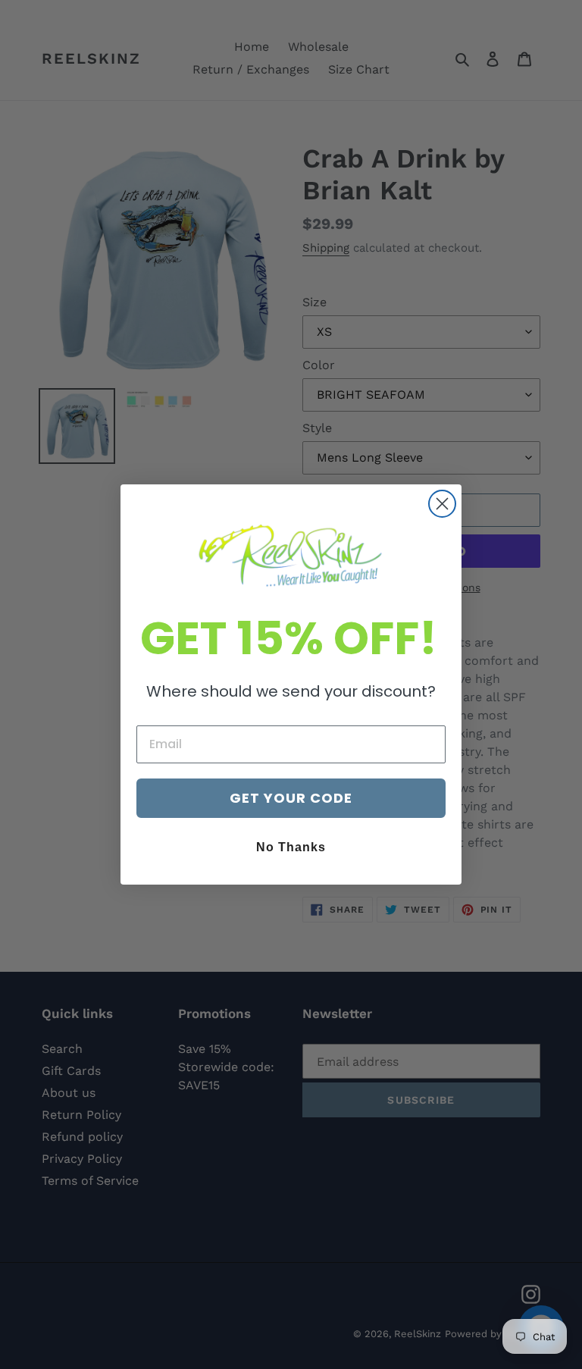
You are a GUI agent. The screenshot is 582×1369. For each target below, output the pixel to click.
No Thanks (291, 847)
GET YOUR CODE (291, 797)
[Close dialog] (442, 503)
